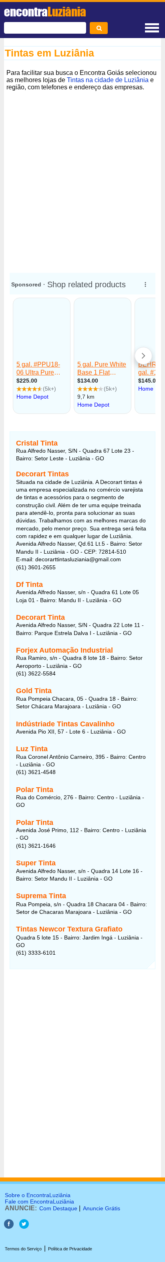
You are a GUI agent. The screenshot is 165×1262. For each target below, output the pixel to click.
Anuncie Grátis (101, 1208)
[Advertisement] (82, 175)
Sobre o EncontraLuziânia (37, 1195)
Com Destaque (58, 1208)
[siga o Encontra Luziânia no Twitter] (24, 1226)
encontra (45, 11)
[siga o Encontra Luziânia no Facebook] (9, 1226)
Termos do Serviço (23, 1248)
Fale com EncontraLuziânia (39, 1201)
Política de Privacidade (70, 1248)
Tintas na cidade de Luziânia (108, 80)
